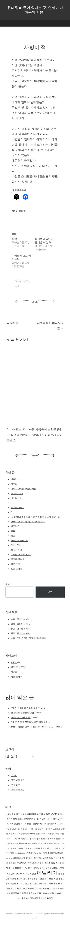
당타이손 (51, 824)
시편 (12, 853)
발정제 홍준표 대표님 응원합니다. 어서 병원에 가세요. (36, 843)
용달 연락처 (16, 568)
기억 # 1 (14, 667)
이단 (28, 874)
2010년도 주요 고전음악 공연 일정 (27, 722)
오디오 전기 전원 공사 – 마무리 (31, 638)
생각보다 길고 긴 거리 (43, 848)
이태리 (61, 874)
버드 (63, 843)
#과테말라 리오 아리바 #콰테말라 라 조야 (24, 814)
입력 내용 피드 (18, 780)
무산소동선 (55, 829)
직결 (23, 883)
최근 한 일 (15, 564)
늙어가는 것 (16, 550)
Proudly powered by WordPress (19, 913)
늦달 (17, 286)
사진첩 (14, 672)
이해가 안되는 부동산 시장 (23, 488)
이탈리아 (47, 873)
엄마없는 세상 (23, 619)
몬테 (48, 829)
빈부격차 (15, 479)
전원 (42, 879)
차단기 (45, 883)
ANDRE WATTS (50, 814)
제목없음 (15, 526)
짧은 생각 (15, 676)
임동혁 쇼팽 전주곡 (14, 879)
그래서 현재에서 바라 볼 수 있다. (31, 819)
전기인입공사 (33, 879)
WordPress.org (17, 789)
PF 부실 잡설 (17, 493)
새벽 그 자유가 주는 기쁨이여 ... (20, 848)
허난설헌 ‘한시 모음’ (21, 717)
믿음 (13, 531)
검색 (7, 584)
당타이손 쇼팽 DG (19, 540)
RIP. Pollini (16, 498)
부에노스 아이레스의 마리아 (24, 708)
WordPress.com (57, 913)
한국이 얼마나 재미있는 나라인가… (28, 521)
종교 (13, 535)
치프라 (14, 484)
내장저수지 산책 (39, 824)
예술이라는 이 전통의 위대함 (36, 858)
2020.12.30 (15, 545)
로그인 (14, 775)
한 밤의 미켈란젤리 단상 (22, 712)
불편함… (14, 323)
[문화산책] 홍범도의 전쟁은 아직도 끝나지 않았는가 (35, 517)
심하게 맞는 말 (18, 559)
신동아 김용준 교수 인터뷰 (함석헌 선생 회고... (33, 727)
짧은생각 (38, 883)
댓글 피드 (15, 785)
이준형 (33, 874)
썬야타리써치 (20, 853)
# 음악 (14, 662)
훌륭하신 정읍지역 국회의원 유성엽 (37, 898)
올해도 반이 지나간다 (21, 554)
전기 (25, 879)
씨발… (15, 239)
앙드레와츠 (18, 858)
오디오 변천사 (17, 507)
